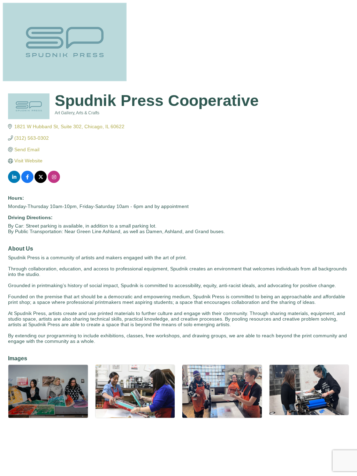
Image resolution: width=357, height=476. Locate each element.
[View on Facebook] (27, 181)
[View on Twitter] (41, 181)
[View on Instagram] (54, 181)
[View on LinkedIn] (14, 181)
